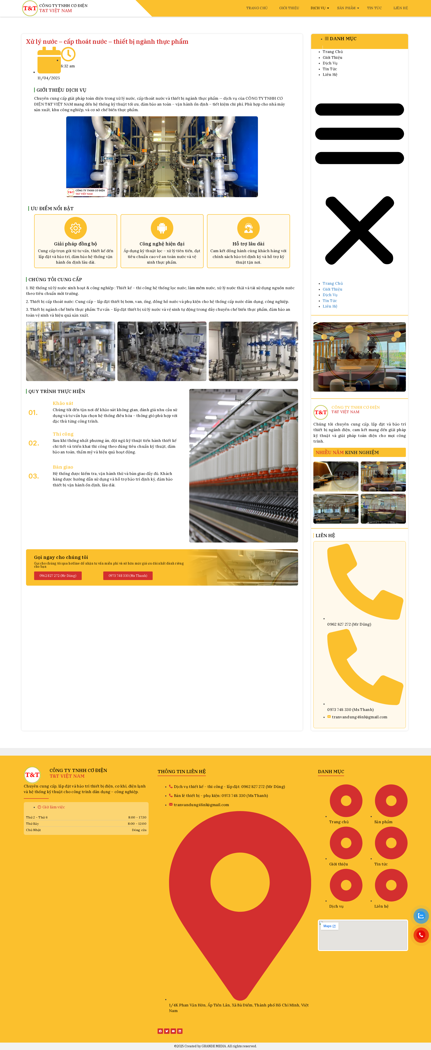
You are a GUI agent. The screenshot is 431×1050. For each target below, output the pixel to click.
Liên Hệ (401, 8)
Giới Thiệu (289, 8)
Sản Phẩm (346, 8)
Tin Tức (374, 8)
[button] (359, 182)
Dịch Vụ (318, 8)
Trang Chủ (257, 8)
